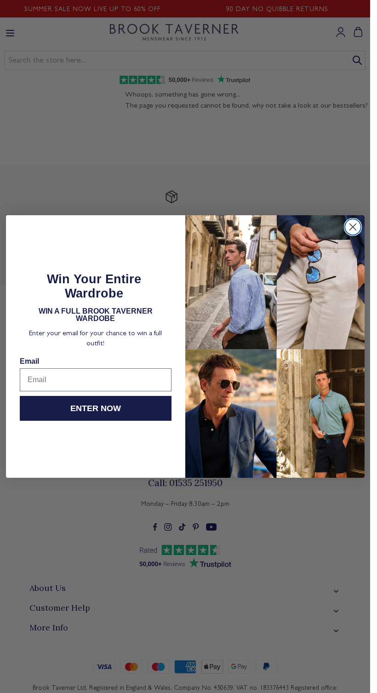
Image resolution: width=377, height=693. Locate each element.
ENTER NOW (95, 408)
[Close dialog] (353, 227)
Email (29, 361)
